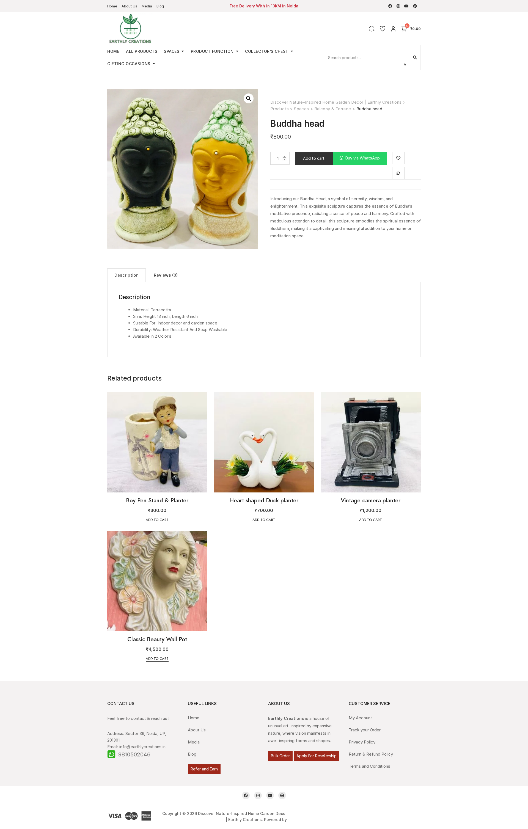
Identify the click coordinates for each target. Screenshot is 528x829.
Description (126, 275)
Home (112, 6)
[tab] (126, 275)
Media (147, 6)
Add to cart (313, 158)
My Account (360, 717)
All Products (141, 51)
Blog (160, 6)
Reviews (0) (166, 275)
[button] (360, 158)
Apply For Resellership (316, 755)
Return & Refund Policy (371, 754)
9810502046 (134, 754)
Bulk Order (280, 755)
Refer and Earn (204, 769)
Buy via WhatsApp (362, 158)
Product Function (212, 51)
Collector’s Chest (266, 51)
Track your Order (365, 729)
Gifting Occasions (128, 63)
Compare (398, 173)
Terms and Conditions (369, 766)
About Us (129, 6)
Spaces (171, 51)
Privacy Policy (362, 742)
